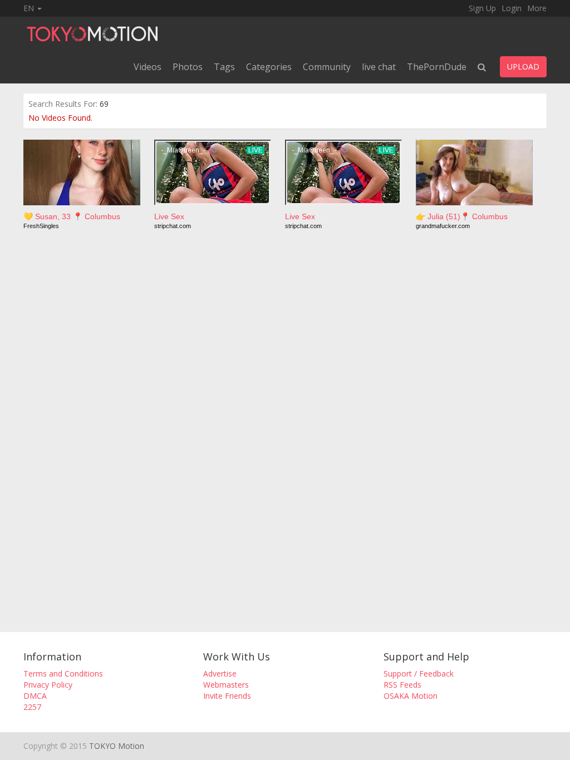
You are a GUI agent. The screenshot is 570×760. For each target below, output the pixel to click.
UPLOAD (523, 66)
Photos (188, 67)
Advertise (220, 673)
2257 (32, 707)
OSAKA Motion (411, 695)
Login (512, 8)
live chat (379, 67)
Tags (224, 67)
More (537, 8)
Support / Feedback (419, 673)
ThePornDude (436, 67)
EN (29, 8)
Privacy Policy (47, 684)
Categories (269, 67)
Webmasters (226, 684)
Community (327, 67)
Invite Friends (227, 695)
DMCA (35, 695)
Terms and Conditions (63, 673)
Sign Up (482, 8)
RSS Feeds (402, 684)
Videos (147, 67)
